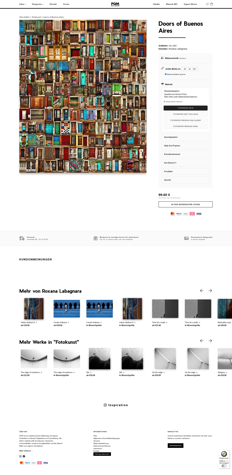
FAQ (95, 436)
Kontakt (96, 451)
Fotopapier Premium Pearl (185, 126)
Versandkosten (175, 198)
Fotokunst (36, 17)
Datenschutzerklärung (101, 446)
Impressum (97, 448)
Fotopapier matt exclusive (185, 114)
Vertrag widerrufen (102, 454)
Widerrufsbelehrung (101, 443)
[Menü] (228, 451)
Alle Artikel (24, 17)
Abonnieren (176, 446)
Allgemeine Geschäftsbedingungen (106, 438)
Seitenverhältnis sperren (176, 74)
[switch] (224, 465)
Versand (96, 441)
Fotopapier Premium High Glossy (185, 120)
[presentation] (200, 290)
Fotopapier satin (185, 108)
